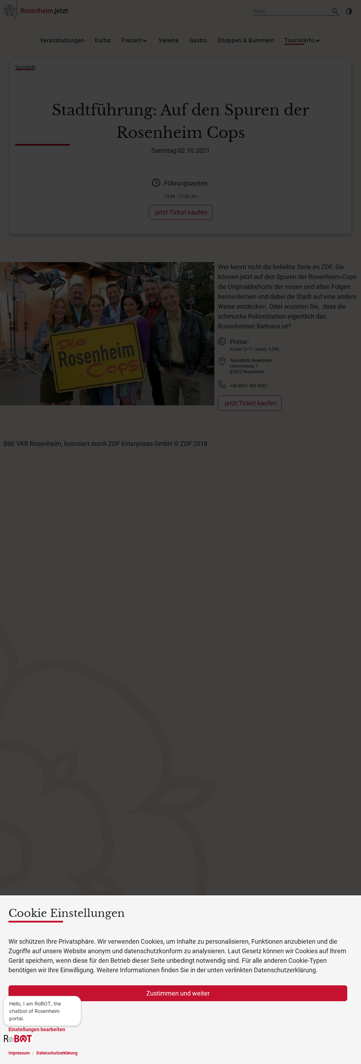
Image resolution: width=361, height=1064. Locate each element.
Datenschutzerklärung (57, 1053)
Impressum (19, 1053)
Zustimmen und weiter (178, 993)
